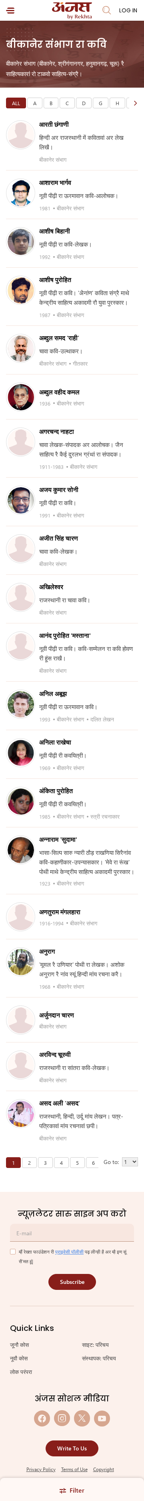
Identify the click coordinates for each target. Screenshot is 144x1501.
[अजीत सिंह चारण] (21, 549)
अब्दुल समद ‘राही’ (59, 337)
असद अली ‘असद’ (59, 1103)
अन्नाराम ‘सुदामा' (58, 839)
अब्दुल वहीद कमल (59, 392)
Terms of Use (74, 1469)
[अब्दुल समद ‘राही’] (21, 348)
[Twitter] (82, 1418)
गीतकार (80, 363)
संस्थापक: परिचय (99, 1358)
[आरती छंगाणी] (21, 135)
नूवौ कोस (19, 1358)
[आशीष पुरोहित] (21, 290)
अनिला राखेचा (55, 742)
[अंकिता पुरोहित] (21, 801)
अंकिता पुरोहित (56, 790)
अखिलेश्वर (51, 586)
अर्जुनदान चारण (56, 1015)
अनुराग (47, 951)
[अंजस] (72, 11)
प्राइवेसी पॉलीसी (69, 1251)
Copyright (103, 1469)
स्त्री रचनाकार (105, 816)
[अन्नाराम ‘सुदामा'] (21, 850)
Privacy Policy (41, 1469)
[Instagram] (62, 1418)
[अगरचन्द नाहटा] (21, 442)
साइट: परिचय (95, 1344)
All (16, 103)
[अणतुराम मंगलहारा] (21, 917)
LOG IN (128, 10)
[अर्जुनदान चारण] (21, 1020)
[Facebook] (42, 1418)
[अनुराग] (21, 962)
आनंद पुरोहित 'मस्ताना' (65, 635)
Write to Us (72, 1448)
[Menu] (10, 10)
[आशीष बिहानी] (21, 242)
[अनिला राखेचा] (21, 753)
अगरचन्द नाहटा (56, 431)
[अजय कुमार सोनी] (21, 500)
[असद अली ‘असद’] (21, 1114)
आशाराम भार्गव (55, 182)
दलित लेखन (102, 719)
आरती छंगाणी (54, 124)
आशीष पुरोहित (55, 279)
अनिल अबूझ (53, 693)
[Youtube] (102, 1418)
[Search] (106, 10)
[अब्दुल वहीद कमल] (21, 397)
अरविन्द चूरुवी (55, 1054)
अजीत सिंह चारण (58, 538)
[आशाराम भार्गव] (21, 193)
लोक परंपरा (21, 1372)
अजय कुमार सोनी (58, 489)
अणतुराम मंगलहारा (59, 911)
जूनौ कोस (19, 1344)
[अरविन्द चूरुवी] (21, 1065)
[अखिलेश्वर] (21, 597)
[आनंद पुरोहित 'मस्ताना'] (21, 646)
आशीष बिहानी (54, 231)
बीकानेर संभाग (52, 159)
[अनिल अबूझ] (21, 704)
